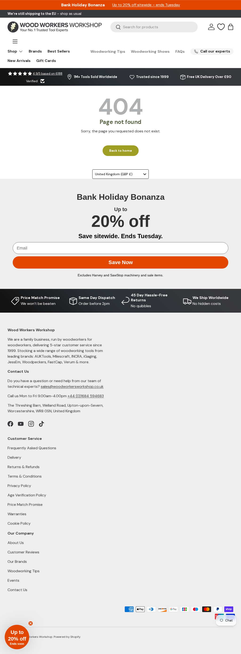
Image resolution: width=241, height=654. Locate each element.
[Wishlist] (221, 27)
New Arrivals (19, 60)
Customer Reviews (23, 552)
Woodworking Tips (107, 51)
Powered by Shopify (67, 637)
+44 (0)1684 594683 (86, 395)
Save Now (120, 262)
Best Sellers (59, 51)
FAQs (180, 51)
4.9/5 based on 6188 (47, 74)
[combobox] (154, 27)
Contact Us (17, 589)
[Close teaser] (30, 623)
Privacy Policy (19, 485)
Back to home (120, 150)
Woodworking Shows (150, 51)
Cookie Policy (19, 523)
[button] (230, 27)
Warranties (17, 513)
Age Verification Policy (27, 495)
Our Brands (17, 561)
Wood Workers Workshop (35, 637)
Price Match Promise (25, 504)
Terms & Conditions (25, 476)
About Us (16, 542)
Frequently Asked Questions (32, 448)
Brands (35, 51)
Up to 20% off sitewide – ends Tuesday (146, 4)
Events (13, 580)
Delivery (14, 457)
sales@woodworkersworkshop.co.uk (72, 386)
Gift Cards (46, 60)
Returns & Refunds (24, 466)
